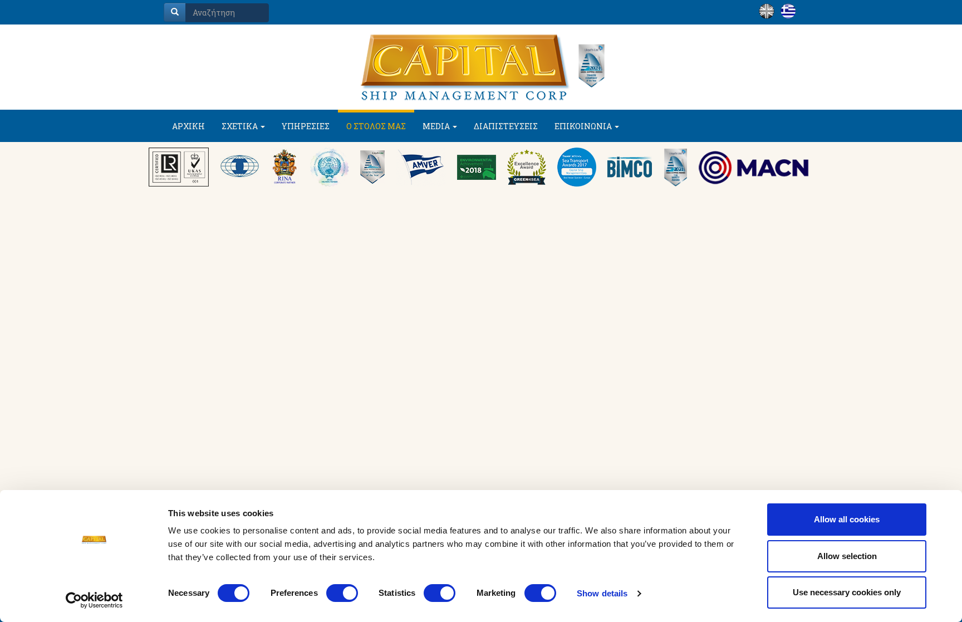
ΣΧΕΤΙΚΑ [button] (240, 126)
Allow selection (847, 556)
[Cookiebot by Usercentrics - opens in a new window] (94, 600)
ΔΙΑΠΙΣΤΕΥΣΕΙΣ (506, 126)
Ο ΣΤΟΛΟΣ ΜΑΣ (376, 126)
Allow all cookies (847, 519)
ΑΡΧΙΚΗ (188, 126)
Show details (602, 593)
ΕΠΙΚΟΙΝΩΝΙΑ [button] (583, 126)
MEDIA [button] (437, 126)
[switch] (342, 593)
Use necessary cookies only (847, 592)
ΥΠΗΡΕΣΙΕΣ (306, 126)
